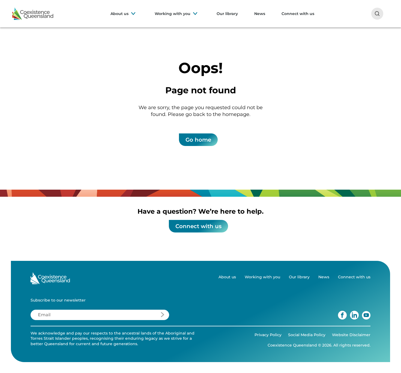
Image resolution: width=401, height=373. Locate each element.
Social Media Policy (306, 334)
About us (119, 13)
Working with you (172, 13)
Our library (227, 13)
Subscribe (146, 316)
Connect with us (298, 13)
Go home (198, 139)
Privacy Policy (268, 334)
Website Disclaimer (351, 334)
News (259, 13)
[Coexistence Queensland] (32, 13)
